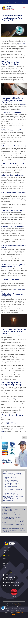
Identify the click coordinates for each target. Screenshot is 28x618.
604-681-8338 (9, 422)
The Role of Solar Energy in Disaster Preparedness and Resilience (13, 526)
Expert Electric (21, 43)
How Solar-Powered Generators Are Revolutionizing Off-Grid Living (13, 531)
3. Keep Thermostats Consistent (12, 480)
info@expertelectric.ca (11, 424)
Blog (4, 565)
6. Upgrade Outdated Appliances (12, 484)
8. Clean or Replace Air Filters (11, 488)
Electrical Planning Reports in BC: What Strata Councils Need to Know (12, 515)
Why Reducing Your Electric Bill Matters (12, 473)
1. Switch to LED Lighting (10, 477)
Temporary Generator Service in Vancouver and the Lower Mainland (13, 513)
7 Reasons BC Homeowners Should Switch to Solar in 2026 (13, 522)
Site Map (5, 568)
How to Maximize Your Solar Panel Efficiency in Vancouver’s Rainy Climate (12, 518)
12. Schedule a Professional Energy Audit (14, 494)
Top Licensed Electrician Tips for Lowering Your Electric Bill (14, 475)
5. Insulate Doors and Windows (12, 483)
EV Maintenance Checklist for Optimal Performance (13, 520)
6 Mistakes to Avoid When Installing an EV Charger (13, 528)
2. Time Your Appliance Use (11, 478)
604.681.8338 (21, 2)
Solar (2, 282)
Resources (6, 563)
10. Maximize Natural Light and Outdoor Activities (13, 491)
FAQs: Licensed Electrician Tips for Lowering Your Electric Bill (13, 497)
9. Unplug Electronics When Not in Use (13, 489)
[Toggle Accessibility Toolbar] (3, 608)
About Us (5, 561)
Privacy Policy (18, 605)
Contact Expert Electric (8, 500)
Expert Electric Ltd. (17, 603)
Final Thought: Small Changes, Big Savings (13, 498)
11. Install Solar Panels (10, 493)
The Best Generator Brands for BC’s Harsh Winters (13, 524)
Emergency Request (9, 2)
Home (4, 558)
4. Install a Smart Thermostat (11, 481)
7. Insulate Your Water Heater (11, 486)
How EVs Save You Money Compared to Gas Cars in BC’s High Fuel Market (13, 510)
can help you (17, 398)
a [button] (24, 7)
